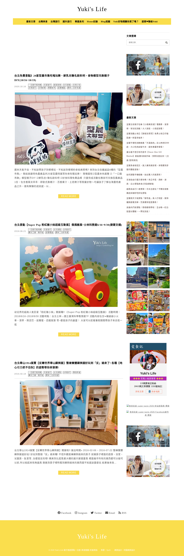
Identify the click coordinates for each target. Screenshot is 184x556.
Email (112, 512)
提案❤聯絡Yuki (150, 21)
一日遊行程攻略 (35, 85)
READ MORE (68, 196)
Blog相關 (105, 21)
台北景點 (67, 85)
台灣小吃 (76, 85)
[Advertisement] (70, 49)
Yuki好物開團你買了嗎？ (126, 21)
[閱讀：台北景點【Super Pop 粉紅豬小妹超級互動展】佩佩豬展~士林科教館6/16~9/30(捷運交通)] (69, 306)
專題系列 (79, 21)
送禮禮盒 (61, 88)
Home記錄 (92, 21)
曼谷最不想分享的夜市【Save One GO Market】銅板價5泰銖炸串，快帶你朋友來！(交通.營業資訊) (147, 156)
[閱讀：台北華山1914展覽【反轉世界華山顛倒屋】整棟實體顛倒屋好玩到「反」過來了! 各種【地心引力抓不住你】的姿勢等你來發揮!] (69, 444)
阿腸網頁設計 (129, 550)
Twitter (98, 512)
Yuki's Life (92, 9)
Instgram (82, 512)
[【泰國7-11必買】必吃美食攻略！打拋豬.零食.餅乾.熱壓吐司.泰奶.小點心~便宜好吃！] (137, 301)
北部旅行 (47, 85)
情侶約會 (76, 373)
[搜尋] (166, 42)
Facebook (66, 512)
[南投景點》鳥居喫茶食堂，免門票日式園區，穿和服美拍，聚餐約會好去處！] (159, 278)
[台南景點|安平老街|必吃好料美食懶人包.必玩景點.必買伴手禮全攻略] (159, 324)
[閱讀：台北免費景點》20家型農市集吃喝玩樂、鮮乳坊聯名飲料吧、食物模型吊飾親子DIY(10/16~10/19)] (69, 164)
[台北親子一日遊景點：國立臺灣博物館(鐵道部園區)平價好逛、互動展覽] (159, 232)
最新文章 (31, 21)
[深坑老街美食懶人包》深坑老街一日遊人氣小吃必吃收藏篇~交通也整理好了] (137, 232)
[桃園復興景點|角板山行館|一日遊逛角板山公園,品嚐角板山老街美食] (159, 255)
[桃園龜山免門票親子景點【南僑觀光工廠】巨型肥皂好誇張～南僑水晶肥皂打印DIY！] (137, 255)
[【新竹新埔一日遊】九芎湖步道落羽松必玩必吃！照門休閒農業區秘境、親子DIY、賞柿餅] (137, 324)
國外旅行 (67, 21)
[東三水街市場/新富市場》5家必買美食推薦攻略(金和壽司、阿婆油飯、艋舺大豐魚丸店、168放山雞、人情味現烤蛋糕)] (137, 278)
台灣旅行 (55, 21)
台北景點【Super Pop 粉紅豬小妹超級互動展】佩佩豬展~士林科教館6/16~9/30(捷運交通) (68, 224)
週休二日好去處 (73, 88)
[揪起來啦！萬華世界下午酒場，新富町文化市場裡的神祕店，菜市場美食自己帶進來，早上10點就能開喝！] (159, 301)
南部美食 (57, 85)
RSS (124, 512)
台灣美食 (43, 21)
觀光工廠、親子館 (36, 233)
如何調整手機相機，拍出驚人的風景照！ (144, 175)
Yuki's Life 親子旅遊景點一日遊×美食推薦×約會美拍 (76, 550)
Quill (109, 550)
